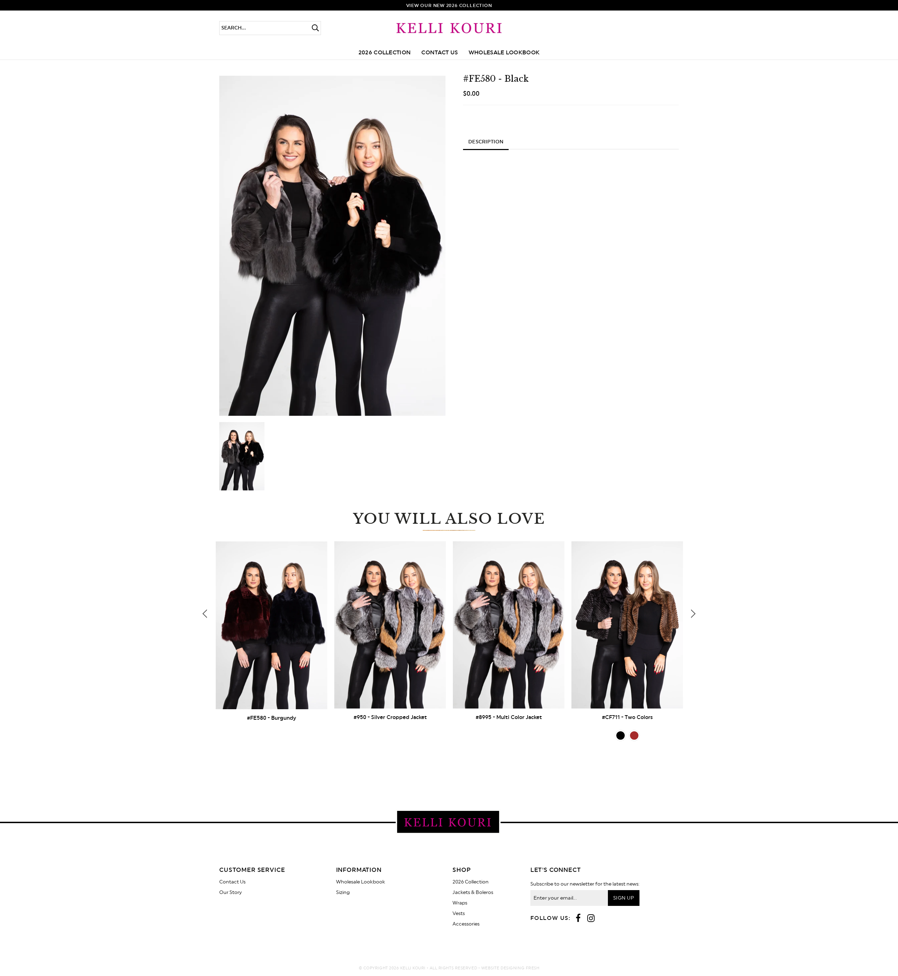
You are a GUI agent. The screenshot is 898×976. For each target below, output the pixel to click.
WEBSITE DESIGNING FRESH (510, 968)
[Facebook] (578, 918)
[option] (332, 246)
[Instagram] (591, 918)
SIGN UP (623, 898)
